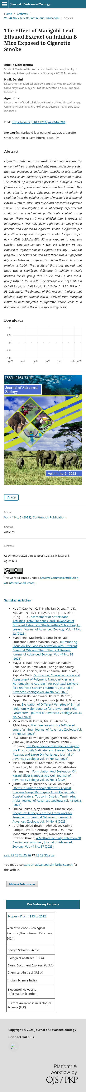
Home (8, 14)
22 (12, 855)
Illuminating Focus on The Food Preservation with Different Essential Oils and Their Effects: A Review (45, 646)
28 (37, 855)
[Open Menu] (4, 4)
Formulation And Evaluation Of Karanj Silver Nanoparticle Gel (44, 773)
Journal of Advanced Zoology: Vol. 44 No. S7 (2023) (42, 844)
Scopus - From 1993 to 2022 (26, 916)
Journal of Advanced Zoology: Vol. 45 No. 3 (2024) (42, 778)
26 (29, 855)
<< (6, 855)
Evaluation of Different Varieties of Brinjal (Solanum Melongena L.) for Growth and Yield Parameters (46, 708)
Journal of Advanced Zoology (30, 4)
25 (25, 855)
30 (46, 855)
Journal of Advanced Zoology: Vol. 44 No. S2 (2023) (43, 690)
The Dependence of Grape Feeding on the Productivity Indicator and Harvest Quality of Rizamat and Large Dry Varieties (46, 750)
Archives (22, 14)
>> (52, 855)
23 (16, 855)
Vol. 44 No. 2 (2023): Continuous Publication (31, 18)
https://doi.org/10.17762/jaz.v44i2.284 (38, 122)
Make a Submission (22, 884)
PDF (13, 497)
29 (41, 855)
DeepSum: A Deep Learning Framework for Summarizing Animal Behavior (42, 815)
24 (21, 855)
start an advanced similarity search (48, 865)
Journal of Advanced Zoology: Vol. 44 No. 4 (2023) (42, 819)
